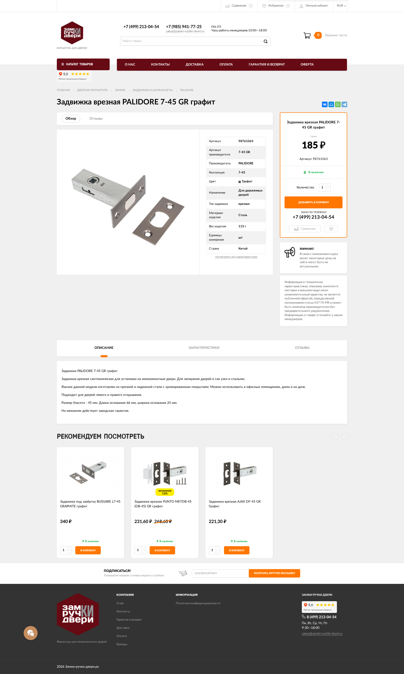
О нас (130, 64)
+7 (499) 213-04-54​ (141, 27)
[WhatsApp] (338, 104)
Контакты (160, 64)
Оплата (226, 64)
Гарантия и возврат (267, 64)
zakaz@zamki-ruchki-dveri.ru (185, 31)
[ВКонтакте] (325, 104)
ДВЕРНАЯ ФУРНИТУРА (92, 90)
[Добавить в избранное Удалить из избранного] (331, 229)
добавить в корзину (313, 202)
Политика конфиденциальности (198, 603)
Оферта (307, 64)
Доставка (195, 64)
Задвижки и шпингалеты (153, 90)
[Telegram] (344, 104)
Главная (63, 90)
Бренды (121, 644)
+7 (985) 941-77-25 (184, 27)
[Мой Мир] (331, 104)
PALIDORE (187, 90)
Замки (120, 90)
